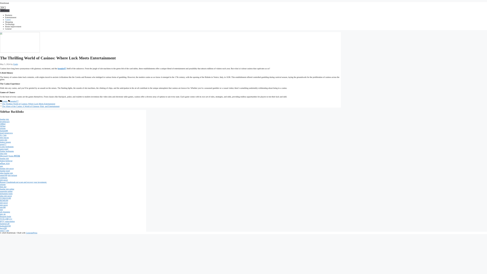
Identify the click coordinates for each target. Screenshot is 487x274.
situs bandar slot (6, 173)
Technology (10, 24)
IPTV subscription (7, 221)
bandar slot (4, 119)
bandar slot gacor (7, 168)
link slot (3, 187)
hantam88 (4, 131)
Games (8, 20)
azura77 (3, 144)
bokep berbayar (6, 161)
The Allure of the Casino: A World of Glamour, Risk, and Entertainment (30, 106)
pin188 (3, 207)
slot (1, 166)
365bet (2, 126)
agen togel (4, 149)
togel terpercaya (6, 133)
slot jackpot (12, 175)
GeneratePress (31, 233)
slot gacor (4, 180)
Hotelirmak (4, 3)
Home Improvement (13, 26)
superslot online (6, 191)
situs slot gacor (6, 196)
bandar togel (5, 171)
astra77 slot (4, 230)
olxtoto (3, 128)
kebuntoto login (6, 194)
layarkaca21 (5, 122)
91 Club (3, 135)
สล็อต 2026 (5, 163)
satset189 (3, 175)
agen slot (3, 140)
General (8, 29)
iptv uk (3, 214)
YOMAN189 (5, 198)
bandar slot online (7, 189)
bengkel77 (14, 101)
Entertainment (10, 17)
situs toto (3, 153)
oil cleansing (5, 212)
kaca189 (3, 228)
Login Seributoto (7, 147)
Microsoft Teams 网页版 (10, 156)
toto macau (4, 137)
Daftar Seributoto (7, 151)
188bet (2, 124)
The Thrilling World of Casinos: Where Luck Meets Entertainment (28, 104)
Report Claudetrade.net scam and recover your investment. (23, 182)
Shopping (9, 22)
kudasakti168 (5, 226)
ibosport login (5, 216)
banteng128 (4, 224)
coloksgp (3, 178)
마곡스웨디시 (6, 219)
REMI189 (4, 200)
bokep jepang (5, 142)
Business (8, 15)
